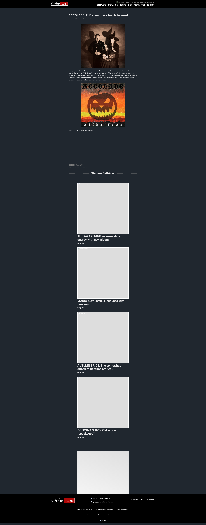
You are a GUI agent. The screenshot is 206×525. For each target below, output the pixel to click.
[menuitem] (120, 2)
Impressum (134, 499)
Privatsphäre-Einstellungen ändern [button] (84, 509)
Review (123, 5)
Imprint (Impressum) (132, 2)
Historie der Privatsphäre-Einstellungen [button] (104, 509)
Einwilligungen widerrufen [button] (122, 509)
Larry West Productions (117, 514)
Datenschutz (150, 499)
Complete (101, 5)
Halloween (85, 167)
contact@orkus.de (105, 498)
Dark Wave (79, 167)
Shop (130, 5)
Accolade (75, 167)
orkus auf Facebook (107, 502)
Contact (150, 5)
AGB (142, 499)
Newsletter (139, 5)
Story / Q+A (113, 5)
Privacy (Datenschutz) (147, 2)
